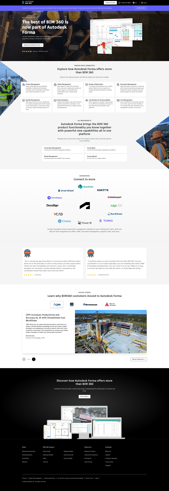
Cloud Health (68, 458)
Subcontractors (27, 455)
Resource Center (89, 451)
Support (108, 465)
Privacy (24, 478)
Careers (107, 455)
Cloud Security (68, 455)
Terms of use (89, 478)
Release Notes (68, 451)
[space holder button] (74, 447)
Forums (45, 462)
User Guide (46, 451)
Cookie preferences (49, 478)
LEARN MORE (140, 8)
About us (108, 451)
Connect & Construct (91, 455)
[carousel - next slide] (33, 359)
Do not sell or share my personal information (70, 478)
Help (44, 458)
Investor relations (111, 458)
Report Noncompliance (35, 478)
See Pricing (88, 462)
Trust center (109, 462)
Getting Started (48, 455)
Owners (24, 462)
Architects (25, 458)
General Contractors (28, 451)
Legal (96, 478)
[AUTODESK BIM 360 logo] (28, 2)
